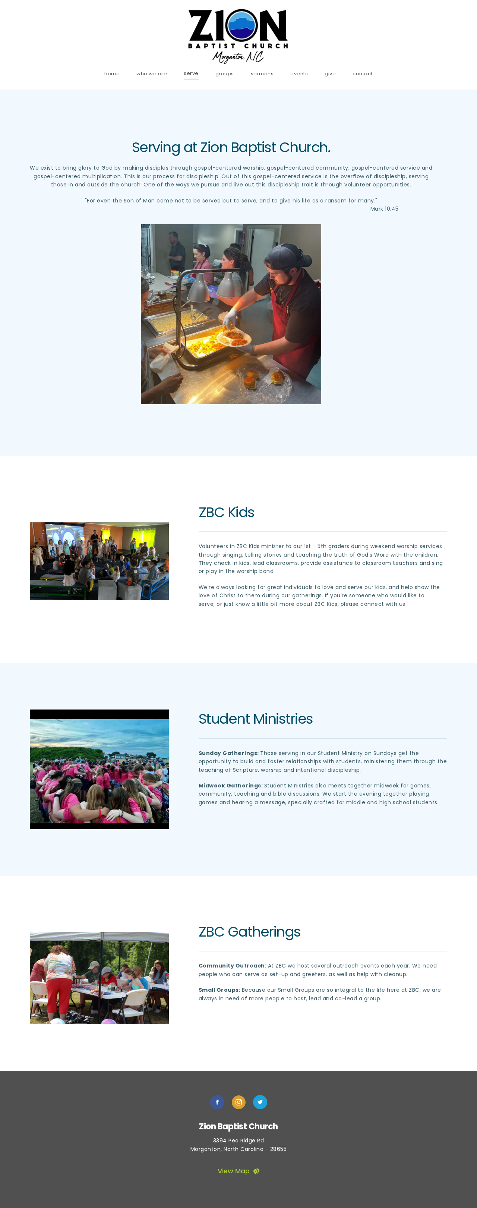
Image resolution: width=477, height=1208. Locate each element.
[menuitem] (112, 74)
